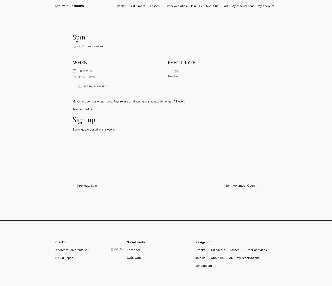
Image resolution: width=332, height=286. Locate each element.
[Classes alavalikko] (161, 6)
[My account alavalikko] (276, 6)
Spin (176, 71)
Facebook (134, 250)
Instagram (134, 257)
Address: (61, 250)
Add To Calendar (94, 86)
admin (99, 46)
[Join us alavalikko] (201, 6)
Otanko (78, 6)
